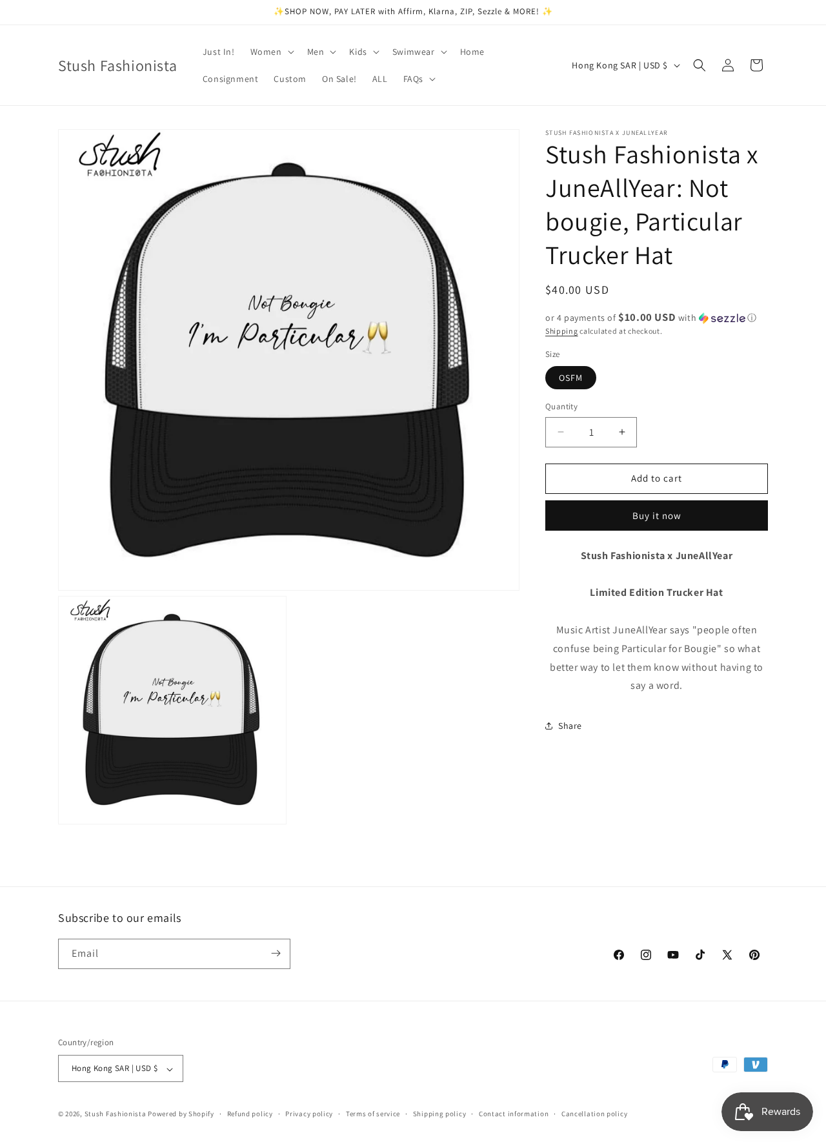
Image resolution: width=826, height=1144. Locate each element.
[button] (271, 51)
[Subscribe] (275, 953)
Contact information (514, 1114)
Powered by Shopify (181, 1114)
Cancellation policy (594, 1114)
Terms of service (373, 1114)
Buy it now (656, 515)
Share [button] (570, 725)
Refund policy (250, 1114)
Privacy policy (309, 1114)
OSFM (571, 377)
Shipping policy (440, 1114)
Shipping (561, 331)
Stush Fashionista (115, 1114)
